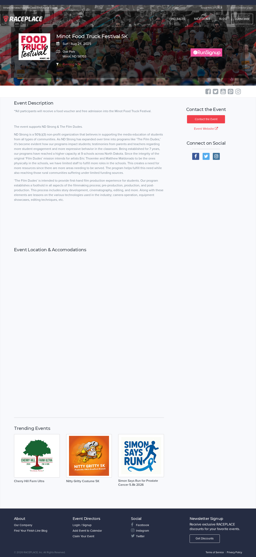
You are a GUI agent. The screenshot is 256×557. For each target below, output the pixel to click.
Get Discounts (205, 538)
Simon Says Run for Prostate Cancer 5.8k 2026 (138, 483)
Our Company (23, 525)
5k (79, 64)
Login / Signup (82, 525)
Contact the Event (206, 119)
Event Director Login (242, 7)
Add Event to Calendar (87, 530)
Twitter (140, 536)
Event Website (204, 129)
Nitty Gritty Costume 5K (82, 481)
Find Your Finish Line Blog (30, 530)
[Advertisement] (89, 224)
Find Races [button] (177, 19)
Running (68, 64)
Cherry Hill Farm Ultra (29, 481)
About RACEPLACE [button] (211, 7)
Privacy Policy (234, 552)
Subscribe (242, 19)
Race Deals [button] (202, 19)
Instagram (142, 530)
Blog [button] (223, 19)
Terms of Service (215, 552)
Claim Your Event (83, 536)
